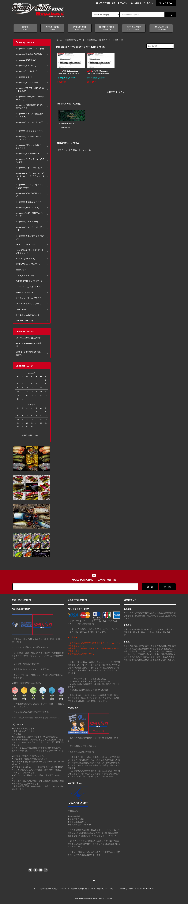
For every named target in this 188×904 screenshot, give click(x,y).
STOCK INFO (52, 28)
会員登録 (137, 3)
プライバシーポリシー (108, 889)
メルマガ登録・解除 (107, 3)
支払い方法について (47, 889)
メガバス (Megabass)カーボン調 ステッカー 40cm (98, 72)
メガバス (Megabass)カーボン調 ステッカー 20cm (68, 72)
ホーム (59, 40)
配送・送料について (62, 889)
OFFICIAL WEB (134, 28)
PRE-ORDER (79, 28)
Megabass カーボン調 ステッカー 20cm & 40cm (105, 40)
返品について (75, 889)
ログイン (149, 3)
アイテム (167, 3)
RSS (147, 889)
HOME (25, 28)
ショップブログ (138, 889)
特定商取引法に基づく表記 (90, 889)
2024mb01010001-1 (66, 124)
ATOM (152, 889)
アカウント (124, 3)
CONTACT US (161, 28)
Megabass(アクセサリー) (74, 40)
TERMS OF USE (107, 28)
